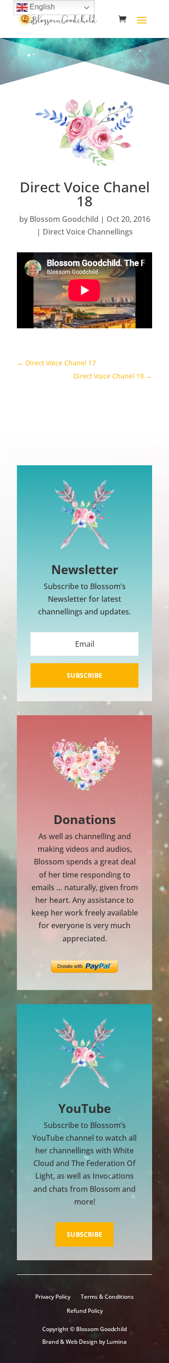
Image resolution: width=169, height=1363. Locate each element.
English (41, 7)
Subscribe (84, 1234)
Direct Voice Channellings (88, 232)
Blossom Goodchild (64, 219)
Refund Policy (85, 1311)
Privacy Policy (52, 1297)
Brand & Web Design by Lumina (84, 1342)
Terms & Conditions (107, 1297)
